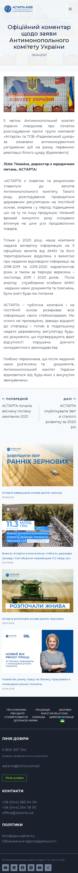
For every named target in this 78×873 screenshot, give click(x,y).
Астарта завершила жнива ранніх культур (32, 492)
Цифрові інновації (61, 717)
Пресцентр (17, 713)
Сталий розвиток (16, 717)
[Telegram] (48, 867)
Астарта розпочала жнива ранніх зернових (33, 619)
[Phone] (14, 867)
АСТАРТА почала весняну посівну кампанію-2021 (17, 408)
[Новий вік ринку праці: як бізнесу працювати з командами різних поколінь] (37, 651)
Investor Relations (54, 713)
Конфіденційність (18, 836)
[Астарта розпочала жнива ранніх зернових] (37, 590)
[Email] (5, 867)
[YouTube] (39, 867)
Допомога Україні (25, 720)
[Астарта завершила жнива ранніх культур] (37, 464)
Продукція (43, 709)
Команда (38, 717)
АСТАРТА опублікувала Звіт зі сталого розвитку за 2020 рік (60, 413)
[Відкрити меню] (70, 9)
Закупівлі (65, 709)
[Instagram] (31, 867)
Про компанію (16, 709)
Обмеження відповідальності (29, 841)
